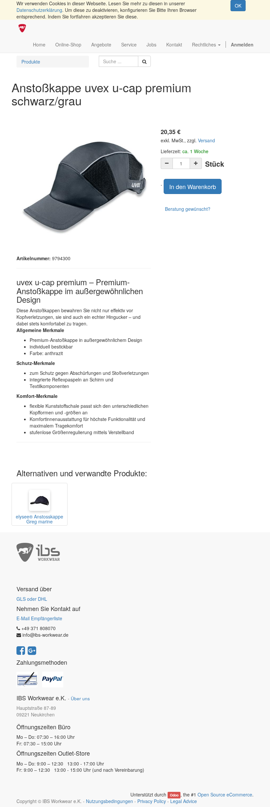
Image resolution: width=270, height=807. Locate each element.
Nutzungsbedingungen (109, 801)
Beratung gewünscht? (187, 209)
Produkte (30, 61)
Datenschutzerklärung (39, 10)
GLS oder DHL (31, 599)
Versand (206, 140)
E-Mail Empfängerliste (39, 618)
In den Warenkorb (192, 186)
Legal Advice (183, 801)
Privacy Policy (151, 801)
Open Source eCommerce (225, 794)
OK (238, 5)
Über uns (80, 698)
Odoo (174, 795)
